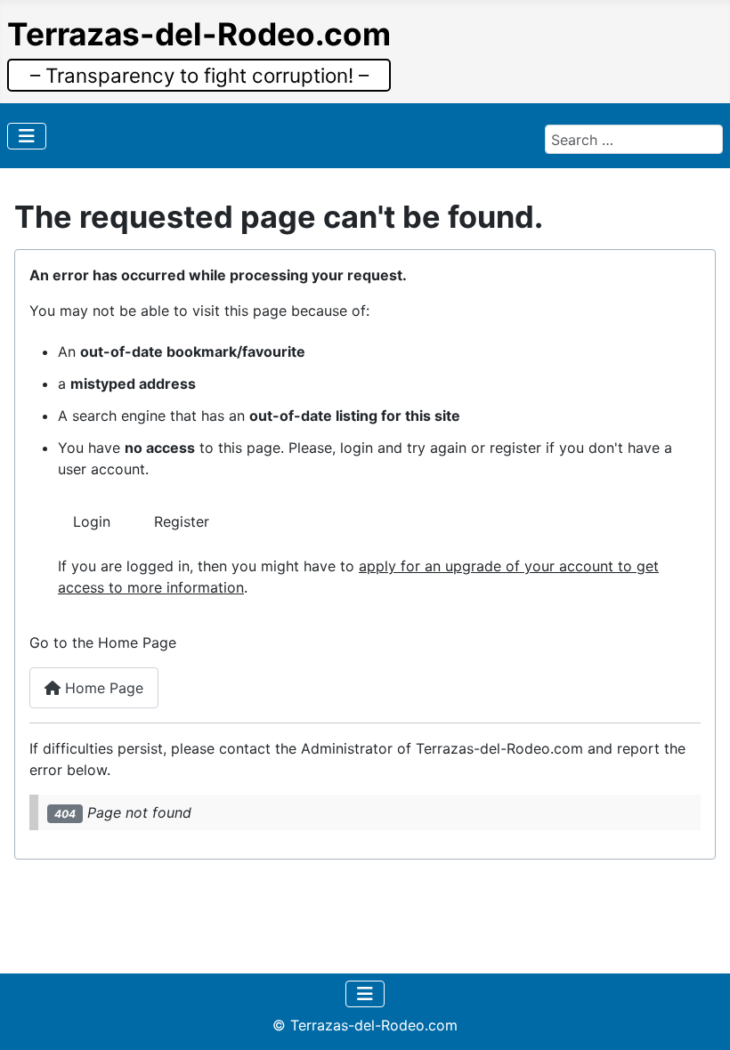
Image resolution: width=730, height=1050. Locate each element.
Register (181, 521)
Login (91, 521)
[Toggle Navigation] (26, 136)
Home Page (102, 688)
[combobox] (634, 139)
